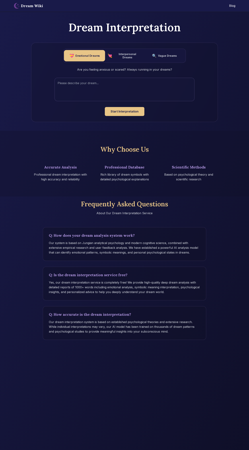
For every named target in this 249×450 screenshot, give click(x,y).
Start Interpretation (125, 111)
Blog (232, 6)
